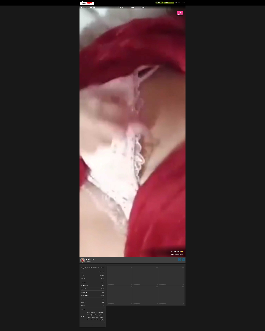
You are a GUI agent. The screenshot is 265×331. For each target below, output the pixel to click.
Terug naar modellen (89, 7)
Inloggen (183, 2)
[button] (177, 3)
